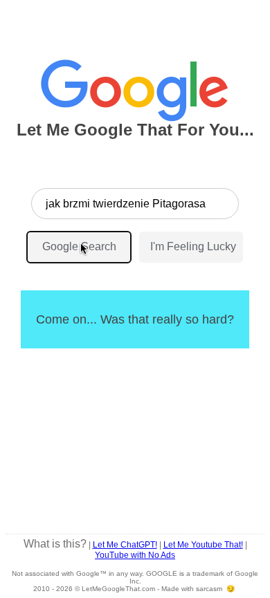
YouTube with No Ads (135, 555)
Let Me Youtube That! (203, 545)
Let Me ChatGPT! (125, 545)
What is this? (55, 544)
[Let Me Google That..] (135, 84)
